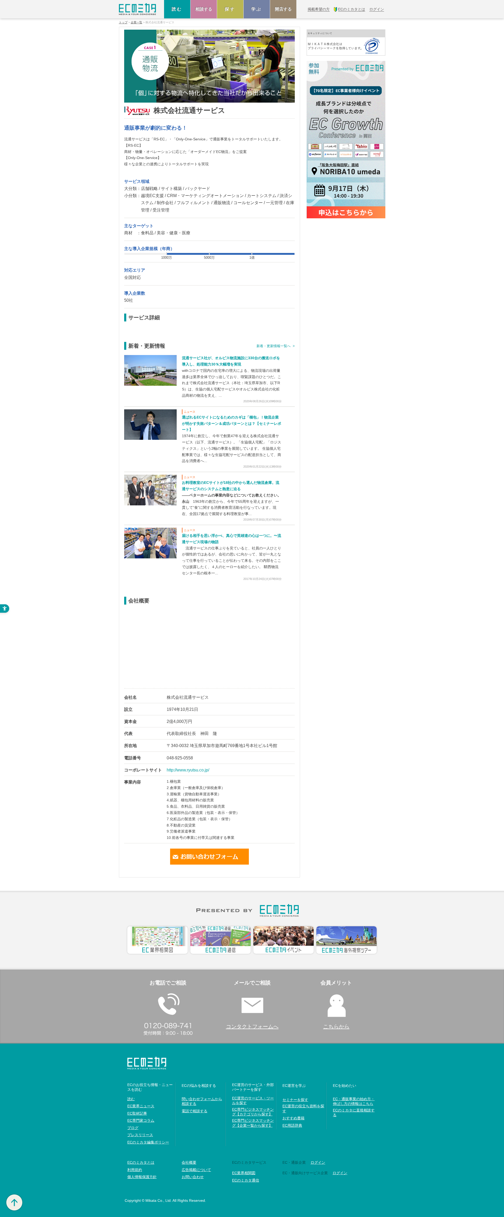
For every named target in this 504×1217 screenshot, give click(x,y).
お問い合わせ (193, 1177)
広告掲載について (196, 1170)
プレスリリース (140, 1135)
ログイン (318, 1162)
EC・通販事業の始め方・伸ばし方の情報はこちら (354, 1101)
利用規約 (134, 1170)
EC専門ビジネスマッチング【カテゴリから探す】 (253, 1111)
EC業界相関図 (243, 1173)
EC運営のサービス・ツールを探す (253, 1100)
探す (230, 9)
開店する (283, 9)
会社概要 (189, 1162)
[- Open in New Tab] (150, 370)
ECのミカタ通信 (245, 1180)
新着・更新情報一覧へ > (275, 346)
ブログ (132, 1128)
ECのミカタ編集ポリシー (148, 1142)
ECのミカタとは (140, 1162)
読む (177, 9)
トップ (123, 22)
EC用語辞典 (292, 1125)
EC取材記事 (137, 1113)
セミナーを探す (295, 1100)
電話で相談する (194, 1111)
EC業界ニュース (140, 1106)
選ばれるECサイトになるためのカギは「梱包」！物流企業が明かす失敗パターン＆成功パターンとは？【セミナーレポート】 (231, 423)
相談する (203, 9)
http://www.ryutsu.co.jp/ (188, 770)
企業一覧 (136, 22)
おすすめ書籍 (293, 1118)
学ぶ (256, 9)
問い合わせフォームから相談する (202, 1101)
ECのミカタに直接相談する (354, 1112)
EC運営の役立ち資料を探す (303, 1108)
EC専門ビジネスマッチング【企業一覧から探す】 (253, 1122)
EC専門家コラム (140, 1120)
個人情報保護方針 (142, 1177)
